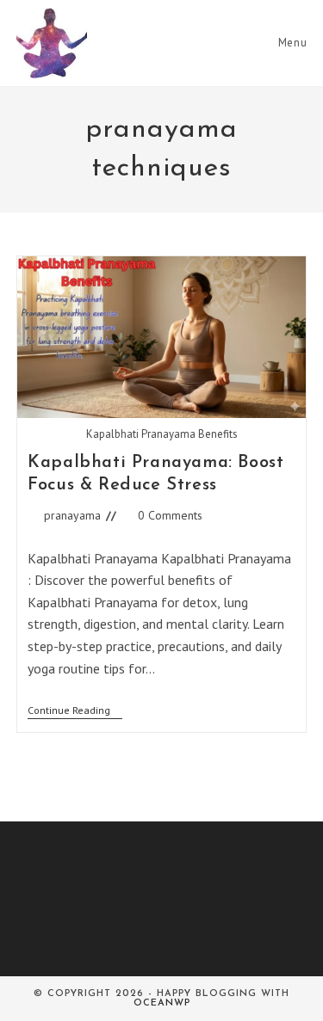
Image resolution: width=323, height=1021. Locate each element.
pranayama (72, 515)
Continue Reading (75, 711)
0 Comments (170, 515)
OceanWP (162, 1003)
